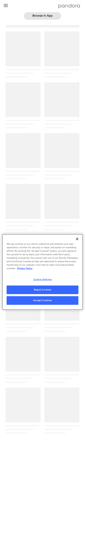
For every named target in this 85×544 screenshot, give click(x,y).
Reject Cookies (42, 289)
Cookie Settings (42, 279)
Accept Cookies (42, 300)
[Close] (77, 238)
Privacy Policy (25, 268)
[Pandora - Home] (69, 6)
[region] (42, 272)
